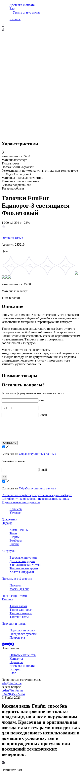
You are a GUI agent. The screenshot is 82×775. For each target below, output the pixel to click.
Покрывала (17, 637)
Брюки (14, 544)
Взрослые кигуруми (23, 557)
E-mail (42, 415)
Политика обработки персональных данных (39, 498)
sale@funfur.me (11, 683)
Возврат (15, 669)
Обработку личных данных (37, 453)
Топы (13, 533)
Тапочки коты (19, 616)
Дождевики (9, 519)
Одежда (7, 523)
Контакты (16, 658)
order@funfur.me (12, 690)
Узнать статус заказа (26, 12)
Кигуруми (9, 550)
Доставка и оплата (22, 5)
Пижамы (15, 585)
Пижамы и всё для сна (17, 578)
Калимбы (16, 509)
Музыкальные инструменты (21, 502)
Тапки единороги (21, 609)
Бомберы (16, 540)
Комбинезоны (19, 529)
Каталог (15, 19)
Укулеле (15, 512)
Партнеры (16, 662)
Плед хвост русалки (23, 634)
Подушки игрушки (22, 630)
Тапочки (7, 599)
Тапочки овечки (21, 613)
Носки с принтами (14, 595)
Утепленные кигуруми (25, 564)
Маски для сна (19, 589)
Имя (41, 400)
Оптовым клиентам (23, 655)
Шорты (15, 537)
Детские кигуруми (22, 561)
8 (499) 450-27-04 (13, 694)
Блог (13, 8)
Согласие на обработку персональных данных (33, 495)
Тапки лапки (18, 606)
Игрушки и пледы (14, 623)
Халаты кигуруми (22, 572)
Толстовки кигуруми (24, 568)
